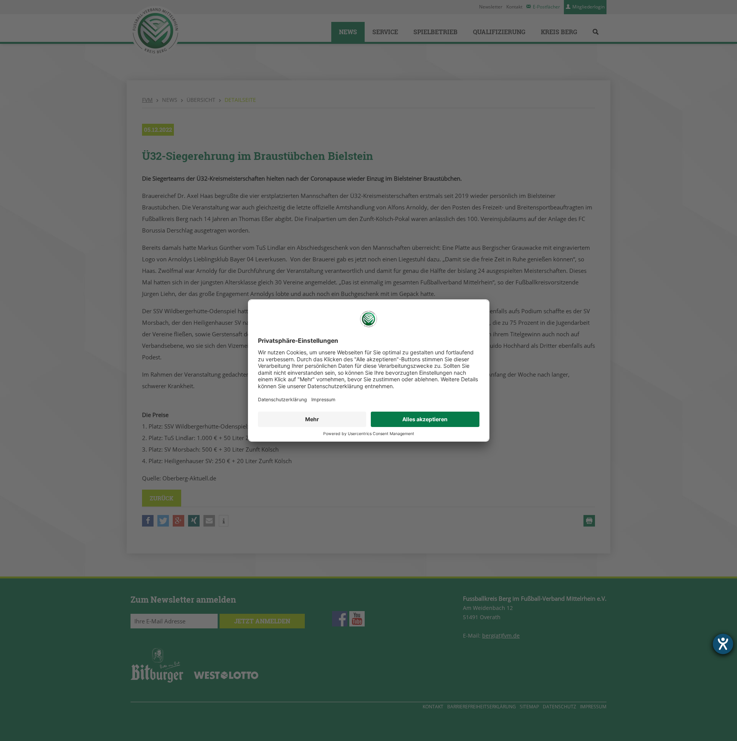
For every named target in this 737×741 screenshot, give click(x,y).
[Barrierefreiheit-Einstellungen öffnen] (723, 644)
